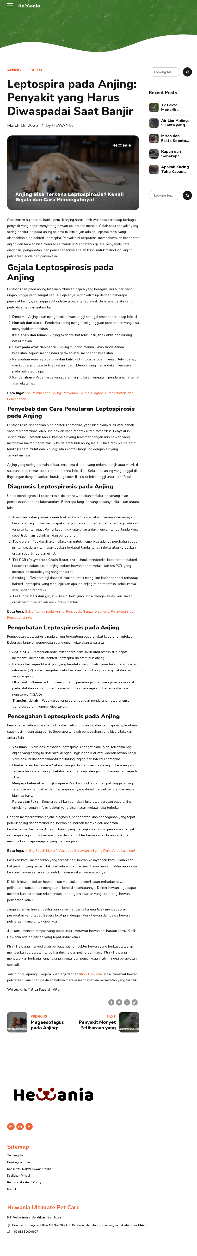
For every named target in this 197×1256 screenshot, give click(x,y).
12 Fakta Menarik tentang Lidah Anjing (174, 107)
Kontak (12, 1189)
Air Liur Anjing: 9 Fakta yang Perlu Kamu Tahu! (175, 123)
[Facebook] (29, 1126)
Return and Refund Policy (24, 1182)
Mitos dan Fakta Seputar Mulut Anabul (174, 138)
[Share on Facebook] (111, 1002)
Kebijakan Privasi (18, 1176)
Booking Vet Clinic (19, 1162)
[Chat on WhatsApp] (11, 1126)
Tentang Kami (16, 1155)
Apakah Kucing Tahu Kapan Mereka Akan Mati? (175, 169)
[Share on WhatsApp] (135, 1002)
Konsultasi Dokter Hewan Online (29, 1169)
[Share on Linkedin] (127, 1002)
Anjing (14, 70)
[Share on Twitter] (119, 1002)
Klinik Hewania (90, 974)
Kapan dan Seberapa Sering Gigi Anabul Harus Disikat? (174, 154)
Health (34, 70)
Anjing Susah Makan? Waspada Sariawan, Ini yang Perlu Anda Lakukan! (80, 850)
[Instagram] (20, 1126)
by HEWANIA (59, 125)
